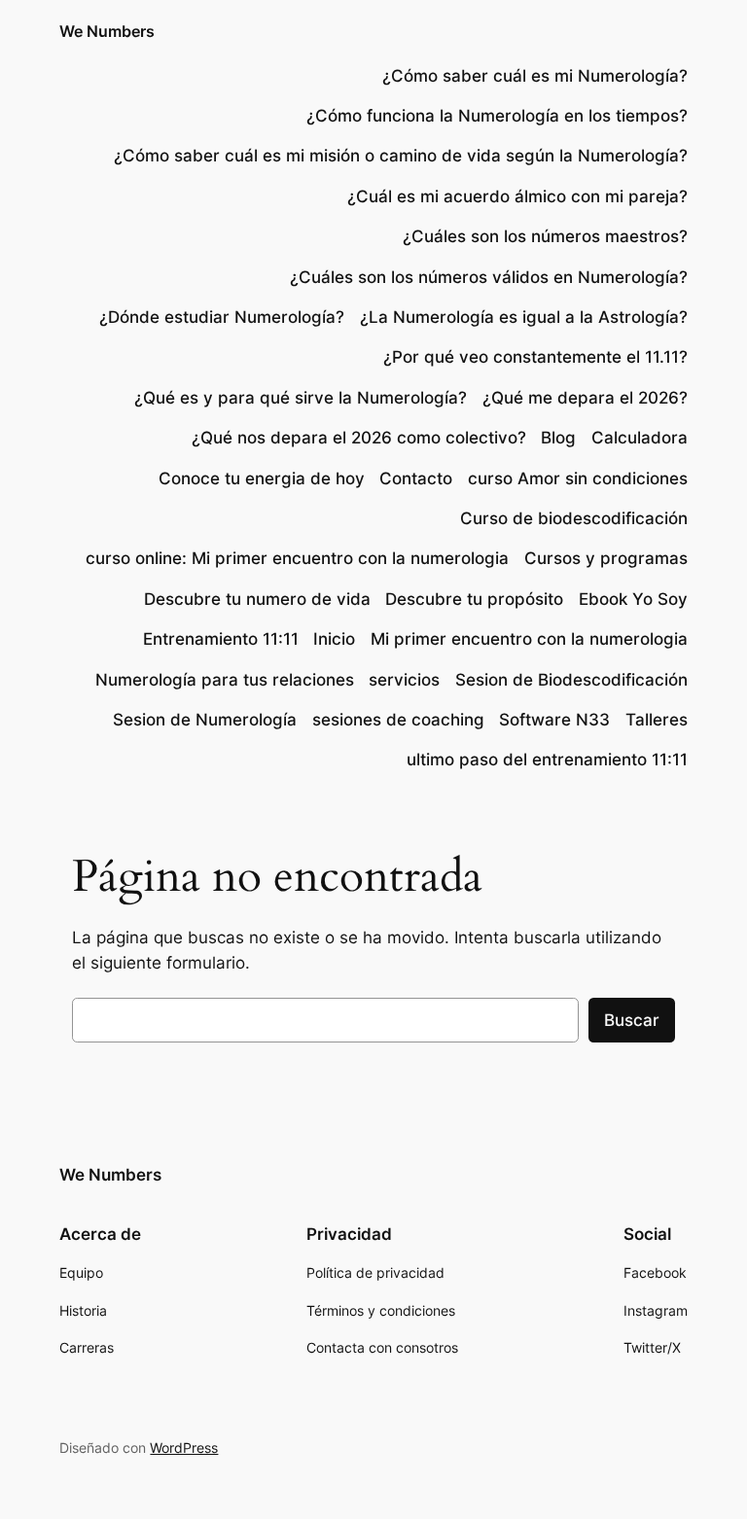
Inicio (334, 639)
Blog (558, 437)
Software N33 (554, 719)
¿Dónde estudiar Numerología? (221, 317)
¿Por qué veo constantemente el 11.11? (535, 357)
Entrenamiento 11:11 (221, 639)
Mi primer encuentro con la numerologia (529, 639)
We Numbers (107, 31)
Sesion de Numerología (205, 719)
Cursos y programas (606, 558)
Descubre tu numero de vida (257, 599)
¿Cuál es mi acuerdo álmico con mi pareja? (517, 196)
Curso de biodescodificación (574, 518)
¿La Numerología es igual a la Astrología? (524, 317)
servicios (404, 679)
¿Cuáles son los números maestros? (545, 236)
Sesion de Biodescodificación (571, 679)
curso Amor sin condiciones (578, 478)
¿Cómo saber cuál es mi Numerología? (532, 76)
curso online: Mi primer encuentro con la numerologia (297, 558)
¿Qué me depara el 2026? (585, 397)
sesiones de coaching (398, 719)
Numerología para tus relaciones (224, 679)
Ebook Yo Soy (633, 599)
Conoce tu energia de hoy (262, 478)
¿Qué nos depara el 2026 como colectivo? (359, 437)
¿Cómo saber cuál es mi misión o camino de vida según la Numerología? (401, 155)
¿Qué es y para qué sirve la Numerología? (300, 397)
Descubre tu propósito (474, 599)
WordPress (184, 1447)
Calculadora (639, 437)
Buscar (631, 1020)
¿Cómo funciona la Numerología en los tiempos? (497, 115)
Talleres (656, 719)
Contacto (415, 478)
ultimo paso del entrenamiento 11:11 (547, 759)
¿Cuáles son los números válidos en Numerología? (489, 277)
